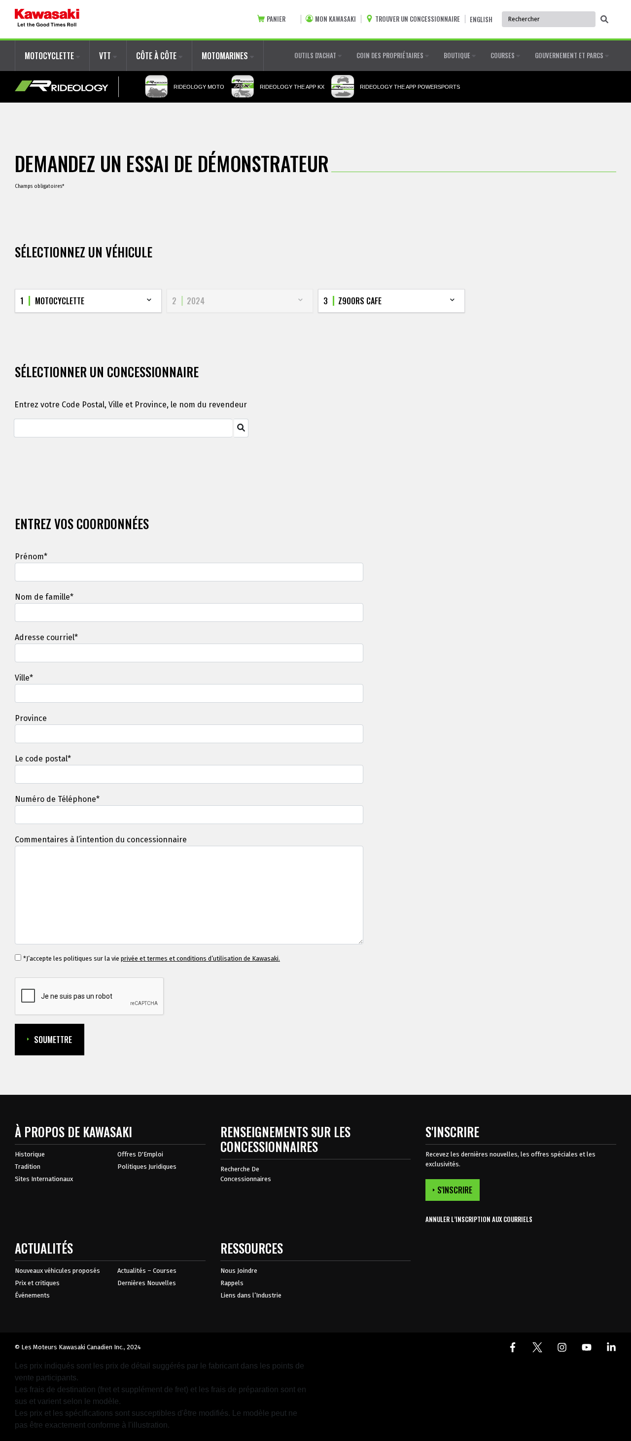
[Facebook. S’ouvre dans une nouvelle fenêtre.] (513, 1347)
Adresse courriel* (46, 637)
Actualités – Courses (146, 1270)
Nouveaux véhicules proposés (57, 1270)
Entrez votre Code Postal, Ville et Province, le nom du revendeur (130, 404)
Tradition (27, 1166)
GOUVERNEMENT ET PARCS (570, 55)
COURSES (503, 55)
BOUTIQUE (458, 55)
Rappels (232, 1283)
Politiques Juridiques (146, 1166)
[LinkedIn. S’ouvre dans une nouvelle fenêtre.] (611, 1347)
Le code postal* (43, 758)
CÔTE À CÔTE (157, 55)
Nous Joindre (238, 1270)
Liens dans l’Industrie (250, 1295)
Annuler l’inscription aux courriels (478, 1219)
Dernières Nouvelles (146, 1283)
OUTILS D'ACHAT (316, 55)
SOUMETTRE (53, 1039)
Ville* (24, 678)
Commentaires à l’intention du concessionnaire (101, 839)
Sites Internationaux (44, 1179)
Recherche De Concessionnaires (245, 1174)
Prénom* (31, 556)
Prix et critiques (37, 1283)
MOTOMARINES (226, 55)
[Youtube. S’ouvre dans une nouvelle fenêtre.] (587, 1347)
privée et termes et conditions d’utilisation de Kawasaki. (200, 958)
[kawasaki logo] (47, 19)
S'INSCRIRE (454, 1190)
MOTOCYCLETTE (50, 55)
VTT (106, 55)
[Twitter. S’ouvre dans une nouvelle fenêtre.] (537, 1347)
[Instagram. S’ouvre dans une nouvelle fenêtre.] (562, 1347)
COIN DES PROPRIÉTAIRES (390, 55)
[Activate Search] (241, 428)
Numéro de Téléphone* (57, 799)
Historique (30, 1154)
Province (31, 718)
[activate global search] (604, 19)
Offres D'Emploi (140, 1154)
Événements (32, 1295)
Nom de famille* (44, 597)
